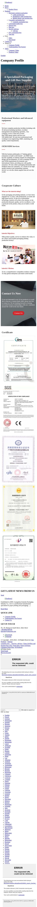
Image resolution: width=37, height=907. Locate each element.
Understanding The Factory (17, 47)
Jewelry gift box (14, 29)
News (6, 7)
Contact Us (8, 41)
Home (7, 6)
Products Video (13, 52)
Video (6, 48)
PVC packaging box (15, 32)
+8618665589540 (6, 629)
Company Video (14, 50)
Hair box (11, 27)
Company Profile (14, 45)
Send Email (4, 651)
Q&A (10, 38)
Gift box (15, 31)
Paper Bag (16, 645)
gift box (19, 643)
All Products (18, 647)
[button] (18, 313)
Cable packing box (18, 15)
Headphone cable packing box (22, 16)
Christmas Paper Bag (7, 647)
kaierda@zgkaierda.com (8, 631)
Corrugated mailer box (16, 23)
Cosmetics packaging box (17, 20)
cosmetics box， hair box (9, 643)
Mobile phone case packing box (22, 18)
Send (2, 595)
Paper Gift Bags (25, 645)
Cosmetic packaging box (20, 22)
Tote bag (11, 34)
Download (12, 40)
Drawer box (12, 25)
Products (7, 11)
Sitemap (10, 642)
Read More (4, 609)
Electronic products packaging (18, 13)
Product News (13, 9)
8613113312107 (6, 653)
